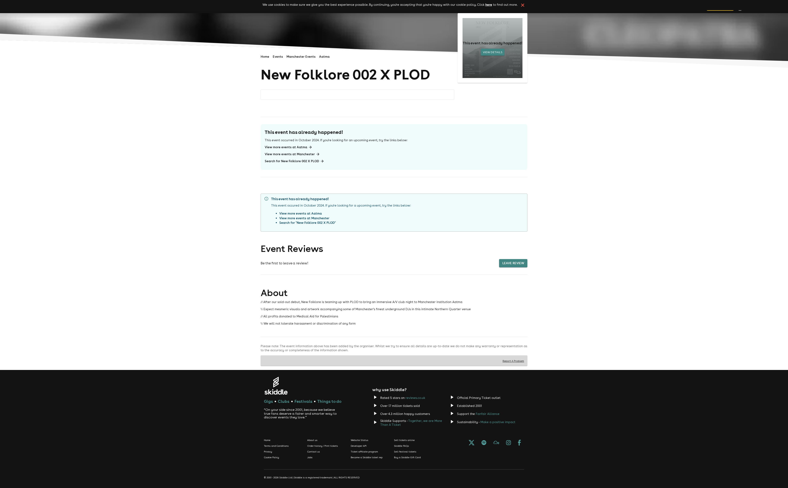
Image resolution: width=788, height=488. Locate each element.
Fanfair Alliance (487, 414)
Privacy (268, 451)
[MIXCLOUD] (496, 443)
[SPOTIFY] (484, 443)
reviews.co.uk (415, 398)
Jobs (310, 457)
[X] (471, 443)
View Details (492, 52)
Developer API (359, 445)
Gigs (268, 401)
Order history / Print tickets (322, 445)
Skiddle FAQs (401, 445)
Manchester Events (301, 57)
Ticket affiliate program (364, 451)
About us (312, 440)
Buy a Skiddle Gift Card (407, 457)
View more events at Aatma (286, 147)
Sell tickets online (404, 440)
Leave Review (513, 263)
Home (265, 57)
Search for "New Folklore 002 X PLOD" (307, 223)
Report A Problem (513, 361)
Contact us (313, 451)
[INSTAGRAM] (508, 443)
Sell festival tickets (405, 451)
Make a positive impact (497, 422)
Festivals (303, 401)
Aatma (324, 57)
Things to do (329, 401)
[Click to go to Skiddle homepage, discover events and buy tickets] (276, 386)
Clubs (283, 401)
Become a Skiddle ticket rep (367, 457)
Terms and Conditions (276, 445)
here (488, 4)
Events (278, 57)
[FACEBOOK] (519, 443)
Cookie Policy (271, 457)
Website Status (359, 440)
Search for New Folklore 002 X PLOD (292, 161)
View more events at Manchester (290, 154)
